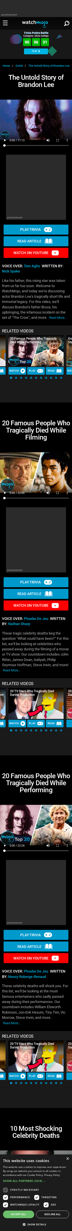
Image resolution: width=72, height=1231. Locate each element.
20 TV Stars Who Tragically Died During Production (32, 693)
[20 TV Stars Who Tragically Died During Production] (36, 703)
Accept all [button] (18, 1214)
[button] (11, 378)
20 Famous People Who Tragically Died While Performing (33, 340)
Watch (14, 370)
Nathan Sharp (19, 624)
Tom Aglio (32, 266)
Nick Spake (11, 271)
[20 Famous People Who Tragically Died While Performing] (36, 350)
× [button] (67, 1158)
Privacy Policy (52, 1175)
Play (32, 370)
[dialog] (36, 1192)
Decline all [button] (52, 1214)
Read (51, 370)
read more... (58, 318)
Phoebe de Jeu (36, 619)
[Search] (67, 22)
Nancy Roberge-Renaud (27, 977)
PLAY (35, 51)
